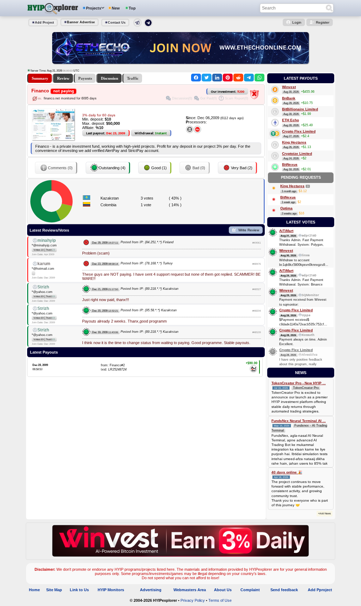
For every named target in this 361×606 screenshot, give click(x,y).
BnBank (288, 98)
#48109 (256, 332)
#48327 (256, 289)
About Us (223, 590)
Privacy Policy (192, 600)
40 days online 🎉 (286, 472)
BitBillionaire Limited (300, 109)
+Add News (324, 513)
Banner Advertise (81, 22)
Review (63, 78)
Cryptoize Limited (297, 153)
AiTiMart (286, 231)
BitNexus (290, 164)
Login (296, 22)
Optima (286, 208)
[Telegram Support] (137, 25)
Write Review (248, 230)
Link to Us (79, 590)
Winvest (289, 87)
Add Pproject (320, 590)
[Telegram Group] (148, 26)
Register (322, 22)
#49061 (256, 242)
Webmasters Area (189, 590)
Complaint (250, 590)
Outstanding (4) (112, 168)
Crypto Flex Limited (299, 131)
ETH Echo (290, 120)
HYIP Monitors (111, 590)
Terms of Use (220, 600)
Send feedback (284, 590)
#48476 (256, 264)
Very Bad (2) (241, 168)
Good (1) (159, 168)
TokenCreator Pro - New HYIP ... (298, 383)
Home (34, 590)
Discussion (109, 78)
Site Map (54, 590)
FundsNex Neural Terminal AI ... (298, 421)
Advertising (150, 590)
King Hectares (294, 142)
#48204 (256, 311)
